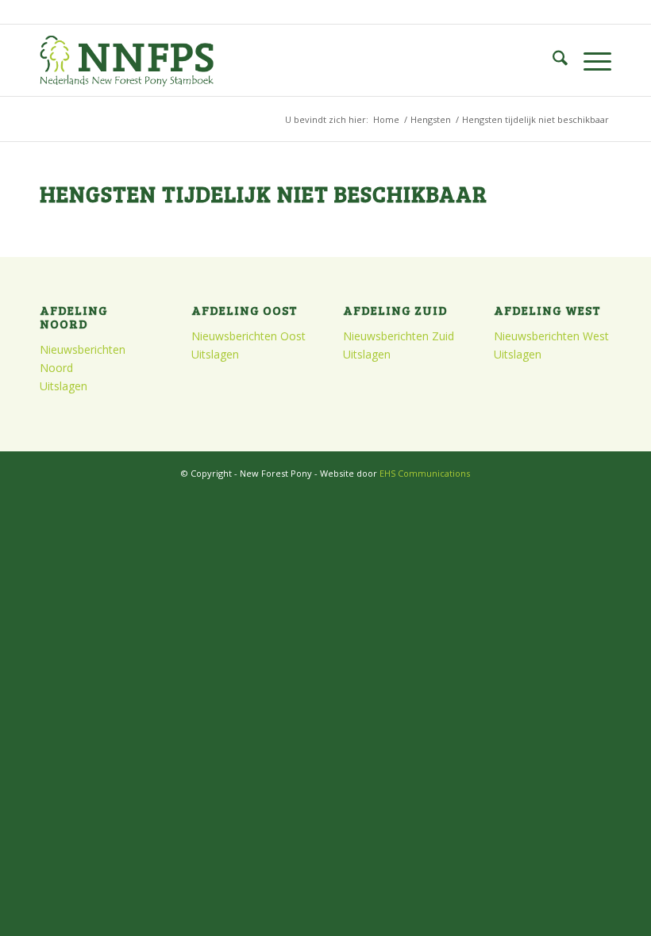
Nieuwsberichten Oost (248, 335)
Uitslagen (63, 385)
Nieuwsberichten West (551, 335)
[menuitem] (552, 60)
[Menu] (589, 60)
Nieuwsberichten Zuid (398, 335)
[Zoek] (552, 60)
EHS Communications (424, 473)
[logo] (127, 60)
